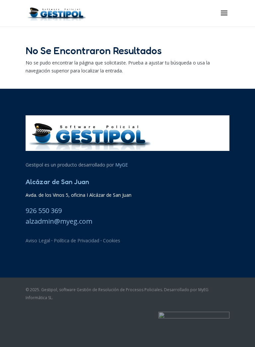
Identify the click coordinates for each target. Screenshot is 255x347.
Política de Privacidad (76, 240)
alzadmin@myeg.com (59, 221)
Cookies (111, 240)
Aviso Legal (38, 240)
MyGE (121, 165)
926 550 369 (44, 210)
